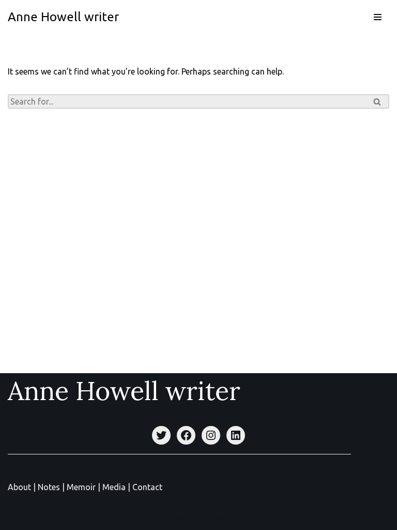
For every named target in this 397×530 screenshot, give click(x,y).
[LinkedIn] (235, 435)
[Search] (377, 101)
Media (115, 487)
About (20, 487)
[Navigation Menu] (377, 17)
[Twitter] (161, 435)
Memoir (81, 487)
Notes (49, 487)
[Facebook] (186, 435)
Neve (152, 518)
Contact (147, 487)
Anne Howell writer (124, 390)
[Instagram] (211, 435)
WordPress (233, 518)
